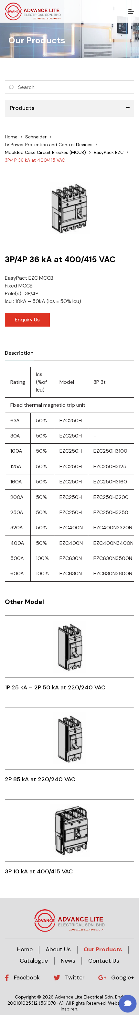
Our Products (103, 949)
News (68, 961)
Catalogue (34, 961)
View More (69, 646)
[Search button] (11, 87)
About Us (58, 949)
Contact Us (103, 961)
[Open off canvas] (131, 11)
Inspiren (69, 1009)
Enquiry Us (27, 319)
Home (25, 949)
